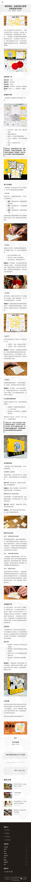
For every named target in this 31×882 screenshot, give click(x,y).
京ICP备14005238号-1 (14, 879)
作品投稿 (7, 836)
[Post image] (8, 787)
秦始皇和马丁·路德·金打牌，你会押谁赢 (20, 811)
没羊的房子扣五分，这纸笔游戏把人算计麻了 (20, 785)
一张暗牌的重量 (17, 792)
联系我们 (7, 833)
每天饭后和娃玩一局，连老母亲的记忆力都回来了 (20, 802)
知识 (16, 762)
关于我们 (7, 830)
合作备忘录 (8, 840)
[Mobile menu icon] (2, 2)
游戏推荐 (13, 762)
